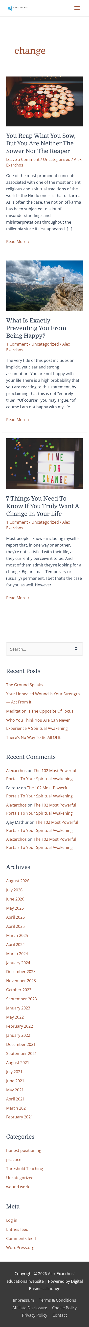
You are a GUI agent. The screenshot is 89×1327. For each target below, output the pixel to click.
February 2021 (19, 1117)
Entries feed (17, 1229)
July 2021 (14, 1071)
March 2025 (17, 935)
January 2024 (18, 962)
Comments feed (21, 1238)
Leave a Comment (23, 159)
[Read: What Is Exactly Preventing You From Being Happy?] (44, 285)
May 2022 (15, 1017)
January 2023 (18, 1008)
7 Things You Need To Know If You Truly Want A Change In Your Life (42, 506)
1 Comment (17, 344)
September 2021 (21, 1053)
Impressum (23, 1300)
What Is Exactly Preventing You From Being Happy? (36, 328)
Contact (59, 1315)
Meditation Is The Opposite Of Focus (39, 711)
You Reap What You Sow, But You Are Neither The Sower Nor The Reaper (41, 143)
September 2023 (21, 999)
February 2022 (19, 1026)
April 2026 (15, 917)
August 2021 (17, 1062)
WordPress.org (20, 1247)
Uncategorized (56, 159)
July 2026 (14, 890)
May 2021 (15, 1090)
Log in (11, 1220)
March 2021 (17, 1108)
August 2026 (17, 881)
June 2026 (15, 899)
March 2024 (17, 953)
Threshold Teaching (24, 1168)
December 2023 (21, 971)
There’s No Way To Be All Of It (33, 737)
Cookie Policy (64, 1308)
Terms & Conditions (57, 1300)
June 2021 (15, 1080)
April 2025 (15, 926)
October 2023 (18, 989)
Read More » (17, 241)
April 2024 (15, 944)
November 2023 (21, 980)
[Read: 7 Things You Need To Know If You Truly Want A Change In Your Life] (44, 463)
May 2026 (15, 908)
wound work (17, 1187)
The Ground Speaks (24, 684)
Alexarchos (16, 770)
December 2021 (21, 1044)
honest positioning (23, 1150)
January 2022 (18, 1035)
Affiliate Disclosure (29, 1308)
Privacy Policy (34, 1315)
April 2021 (15, 1099)
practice (13, 1159)
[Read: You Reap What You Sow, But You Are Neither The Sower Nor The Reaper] (44, 101)
